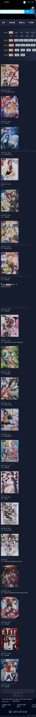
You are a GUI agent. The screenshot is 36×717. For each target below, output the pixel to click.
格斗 (22, 32)
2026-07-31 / (4, 653)
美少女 (33, 32)
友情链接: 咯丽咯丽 (21, 705)
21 (15, 695)
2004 (9, 622)
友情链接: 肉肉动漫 (6, 705)
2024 (9, 497)
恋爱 (27, 32)
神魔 (18, 342)
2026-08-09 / (4, 403)
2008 (9, 403)
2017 (9, 90)
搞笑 (5, 248)
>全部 (11, 45)
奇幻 (5, 92)
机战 (13, 561)
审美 (32, 36)
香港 (21, 40)
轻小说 (20, 561)
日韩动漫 (6, 123)
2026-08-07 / (4, 466)
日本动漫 (6, 311)
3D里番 (31, 22)
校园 (5, 154)
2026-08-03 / (4, 622)
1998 (9, 653)
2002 (9, 184)
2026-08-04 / (4, 559)
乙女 (16, 36)
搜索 (27, 12)
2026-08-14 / (4, 215)
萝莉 (22, 36)
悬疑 (21, 592)
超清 (17, 50)
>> (20, 695)
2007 (9, 685)
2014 (9, 591)
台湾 (26, 40)
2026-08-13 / (4, 278)
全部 (11, 32)
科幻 (11, 561)
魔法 (18, 592)
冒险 (8, 92)
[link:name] (5, 701)
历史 (11, 405)
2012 (9, 340)
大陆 (16, 40)
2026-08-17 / (4, 90)
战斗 (13, 92)
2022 (23, 45)
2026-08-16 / (4, 153)
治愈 (27, 36)
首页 (3, 22)
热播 (17, 55)
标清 (28, 50)
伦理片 (6, 499)
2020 (33, 45)
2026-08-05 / (4, 528)
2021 (28, 45)
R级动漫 (12, 22)
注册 (32, 2)
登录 (28, 2)
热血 (16, 32)
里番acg (22, 22)
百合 (8, 405)
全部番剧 (6, 2)
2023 (17, 45)
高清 (23, 50)
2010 (9, 434)
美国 (31, 40)
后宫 (11, 36)
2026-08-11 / (4, 340)
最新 (23, 55)
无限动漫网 (7, 373)
